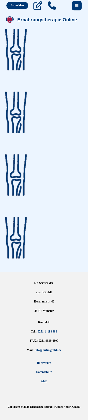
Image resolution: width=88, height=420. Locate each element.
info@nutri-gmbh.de (48, 350)
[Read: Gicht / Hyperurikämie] (15, 112)
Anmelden (17, 5)
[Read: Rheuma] (15, 175)
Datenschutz (44, 372)
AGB (44, 381)
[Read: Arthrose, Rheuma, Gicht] (15, 237)
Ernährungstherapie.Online (47, 19)
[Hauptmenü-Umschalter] (77, 6)
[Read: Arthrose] (15, 49)
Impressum (44, 362)
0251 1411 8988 (47, 331)
